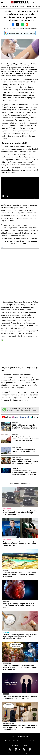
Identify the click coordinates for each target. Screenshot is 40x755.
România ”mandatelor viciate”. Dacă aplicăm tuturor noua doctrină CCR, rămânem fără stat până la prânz (20, 727)
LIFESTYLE (6, 632)
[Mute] (5, 196)
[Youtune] (24, 749)
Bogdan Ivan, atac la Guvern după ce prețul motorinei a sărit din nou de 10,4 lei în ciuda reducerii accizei (19, 543)
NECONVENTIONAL (8, 723)
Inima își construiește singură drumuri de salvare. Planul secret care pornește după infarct (19, 605)
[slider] (10, 196)
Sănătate (6, 601)
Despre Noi (31, 741)
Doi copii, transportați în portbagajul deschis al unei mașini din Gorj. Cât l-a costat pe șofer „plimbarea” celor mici (20, 512)
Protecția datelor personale (14, 741)
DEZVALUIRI (4, 6)
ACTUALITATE (14, 6)
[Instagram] (15, 749)
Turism (5, 570)
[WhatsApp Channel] (29, 749)
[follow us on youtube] (6, 417)
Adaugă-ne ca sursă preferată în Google (22, 33)
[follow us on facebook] (25, 417)
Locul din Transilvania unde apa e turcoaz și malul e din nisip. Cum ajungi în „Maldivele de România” (19, 574)
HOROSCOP (6, 694)
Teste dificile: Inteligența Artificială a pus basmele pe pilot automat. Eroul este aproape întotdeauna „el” (20, 667)
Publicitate (15, 745)
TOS (12, 736)
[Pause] (3, 196)
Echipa (25, 745)
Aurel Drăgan (25, 28)
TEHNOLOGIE (6, 663)
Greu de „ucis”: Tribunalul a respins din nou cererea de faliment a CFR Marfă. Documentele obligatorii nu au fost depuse (25, 439)
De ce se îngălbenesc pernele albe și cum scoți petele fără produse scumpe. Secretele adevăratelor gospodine (20, 636)
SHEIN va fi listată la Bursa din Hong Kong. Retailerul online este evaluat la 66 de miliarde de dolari (25, 427)
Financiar (30, 6)
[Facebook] (10, 749)
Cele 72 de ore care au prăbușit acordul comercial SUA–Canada (23, 450)
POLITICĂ (22, 6)
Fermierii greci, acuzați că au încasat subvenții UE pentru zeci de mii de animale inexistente (25, 461)
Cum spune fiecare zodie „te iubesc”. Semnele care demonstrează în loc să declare (20, 697)
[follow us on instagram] (15, 417)
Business (33, 28)
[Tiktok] (20, 749)
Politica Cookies (23, 736)
